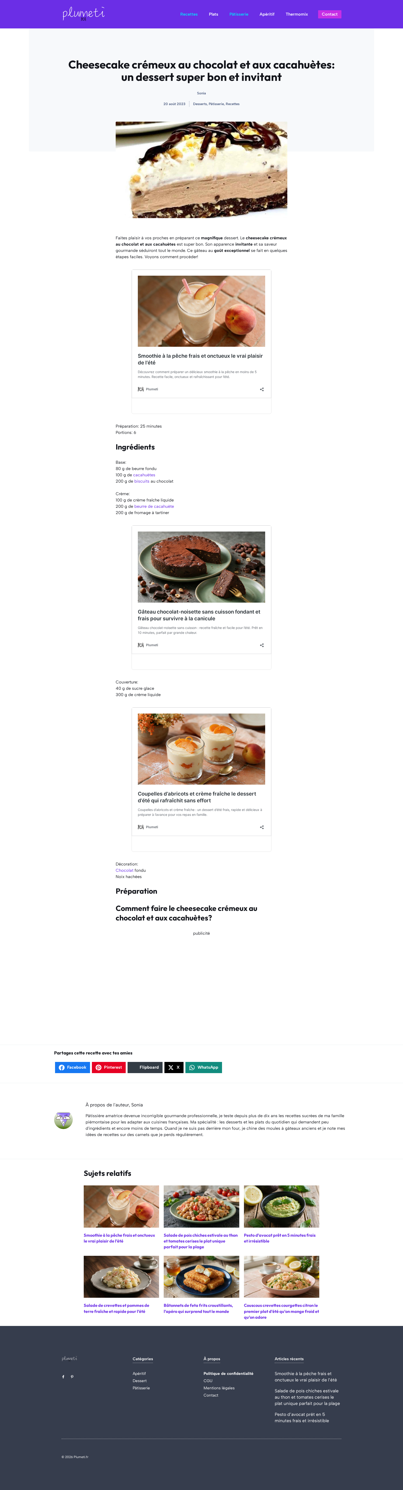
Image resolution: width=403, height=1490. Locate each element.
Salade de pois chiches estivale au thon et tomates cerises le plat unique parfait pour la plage (307, 1397)
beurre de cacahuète (154, 506)
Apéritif (267, 14)
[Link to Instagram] (72, 1376)
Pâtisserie (238, 14)
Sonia (201, 93)
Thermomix (297, 14)
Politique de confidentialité (229, 1373)
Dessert (140, 1380)
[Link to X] (63, 1376)
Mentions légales (219, 1388)
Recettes (189, 14)
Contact (330, 14)
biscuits (141, 481)
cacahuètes (144, 474)
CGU (208, 1380)
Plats (213, 14)
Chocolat (124, 870)
